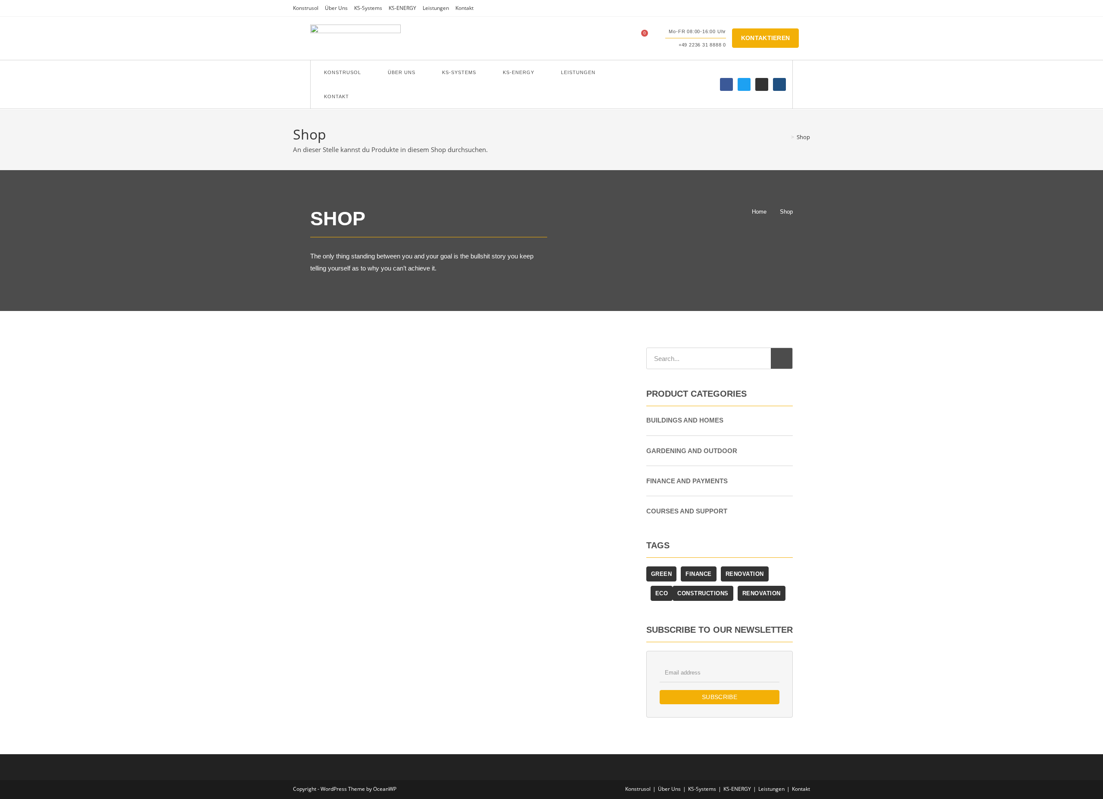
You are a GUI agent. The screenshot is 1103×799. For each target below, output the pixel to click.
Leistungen (436, 8)
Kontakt (464, 8)
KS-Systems (368, 8)
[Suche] (781, 358)
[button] (618, 38)
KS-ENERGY (402, 8)
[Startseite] (786, 137)
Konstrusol (305, 8)
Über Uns (336, 8)
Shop (803, 137)
